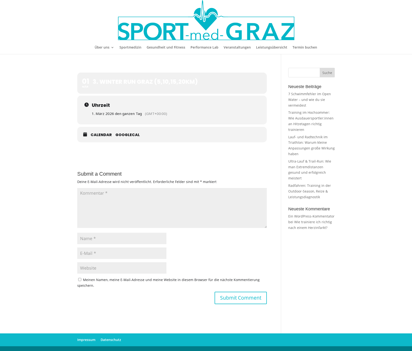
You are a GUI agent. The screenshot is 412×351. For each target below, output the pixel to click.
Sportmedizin (130, 47)
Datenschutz (111, 339)
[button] (10, 340)
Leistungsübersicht (271, 47)
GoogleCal (127, 134)
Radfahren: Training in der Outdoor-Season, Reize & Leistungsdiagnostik (309, 191)
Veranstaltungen (237, 47)
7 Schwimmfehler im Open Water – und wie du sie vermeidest (309, 100)
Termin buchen (305, 47)
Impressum (86, 339)
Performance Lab (204, 47)
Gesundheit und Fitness (166, 47)
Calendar (101, 134)
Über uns (102, 47)
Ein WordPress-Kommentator (311, 216)
